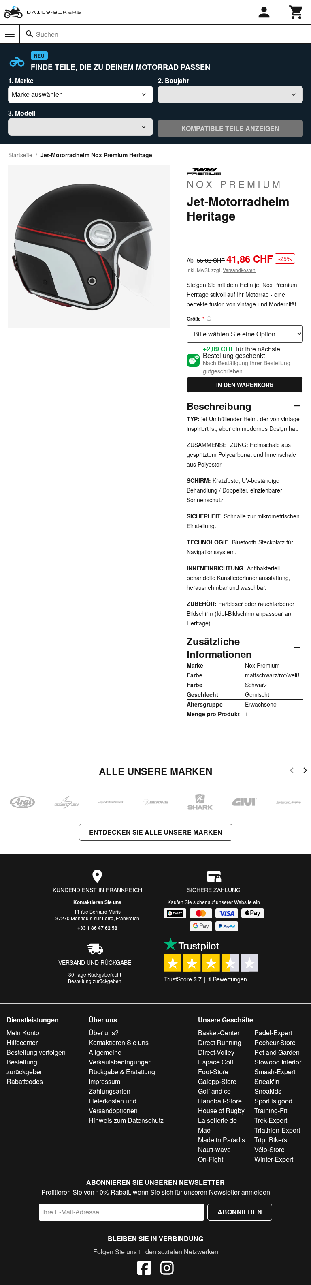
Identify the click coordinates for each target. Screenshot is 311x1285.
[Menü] (9, 34)
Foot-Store (213, 1071)
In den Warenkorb (245, 385)
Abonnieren (239, 1211)
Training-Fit (270, 1110)
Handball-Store (220, 1100)
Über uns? (104, 1032)
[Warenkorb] (296, 12)
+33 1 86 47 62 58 (97, 928)
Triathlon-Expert (277, 1130)
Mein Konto (22, 1032)
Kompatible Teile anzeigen (230, 128)
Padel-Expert (273, 1032)
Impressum (104, 1081)
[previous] (292, 772)
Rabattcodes (24, 1081)
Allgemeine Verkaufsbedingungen (120, 1057)
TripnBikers (270, 1139)
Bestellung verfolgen (36, 1052)
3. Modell (21, 113)
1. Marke (21, 80)
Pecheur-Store (275, 1042)
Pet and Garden (277, 1052)
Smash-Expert (274, 1071)
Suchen (47, 34)
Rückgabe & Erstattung (122, 1071)
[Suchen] (29, 34)
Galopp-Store (217, 1081)
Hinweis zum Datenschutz (126, 1120)
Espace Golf (215, 1062)
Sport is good (273, 1100)
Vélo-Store (269, 1149)
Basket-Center (218, 1032)
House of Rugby (221, 1110)
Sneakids (267, 1091)
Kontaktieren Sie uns (97, 902)
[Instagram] (167, 1269)
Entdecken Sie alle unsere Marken (155, 832)
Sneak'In (266, 1081)
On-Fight (210, 1159)
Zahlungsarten (109, 1091)
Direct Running (219, 1042)
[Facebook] (144, 1269)
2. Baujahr (173, 80)
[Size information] (209, 318)
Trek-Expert (270, 1120)
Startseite (20, 155)
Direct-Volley (216, 1052)
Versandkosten (239, 269)
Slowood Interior (277, 1062)
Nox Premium (235, 184)
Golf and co (214, 1091)
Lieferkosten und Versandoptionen (113, 1105)
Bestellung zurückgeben (94, 980)
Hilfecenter (22, 1042)
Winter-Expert (273, 1159)
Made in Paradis (221, 1139)
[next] (305, 772)
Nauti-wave (214, 1149)
